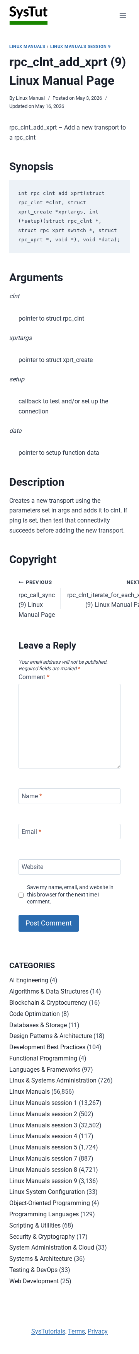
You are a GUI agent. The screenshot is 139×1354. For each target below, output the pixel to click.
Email (31, 831)
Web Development (34, 1281)
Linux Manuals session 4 (43, 1136)
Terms (76, 1331)
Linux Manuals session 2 (43, 1114)
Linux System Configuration (47, 1191)
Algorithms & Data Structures (48, 991)
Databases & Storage (38, 1025)
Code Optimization (34, 1014)
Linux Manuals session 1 (43, 1102)
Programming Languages (44, 1214)
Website (32, 867)
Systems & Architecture (40, 1258)
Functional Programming (43, 1058)
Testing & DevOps (33, 1270)
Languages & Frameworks (44, 1069)
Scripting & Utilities (35, 1225)
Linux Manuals (27, 46)
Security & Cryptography (42, 1236)
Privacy (98, 1331)
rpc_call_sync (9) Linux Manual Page (37, 598)
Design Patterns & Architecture (50, 1036)
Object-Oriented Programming (49, 1203)
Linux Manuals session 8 (43, 1169)
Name (32, 796)
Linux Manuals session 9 (80, 46)
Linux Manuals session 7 (43, 1158)
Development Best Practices (47, 1047)
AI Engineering (28, 980)
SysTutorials (48, 1331)
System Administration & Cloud (51, 1247)
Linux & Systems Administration (53, 1080)
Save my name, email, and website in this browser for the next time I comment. (70, 894)
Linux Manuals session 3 (43, 1125)
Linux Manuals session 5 (43, 1147)
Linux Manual (30, 98)
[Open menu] (122, 15)
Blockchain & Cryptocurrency (48, 1002)
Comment (34, 677)
